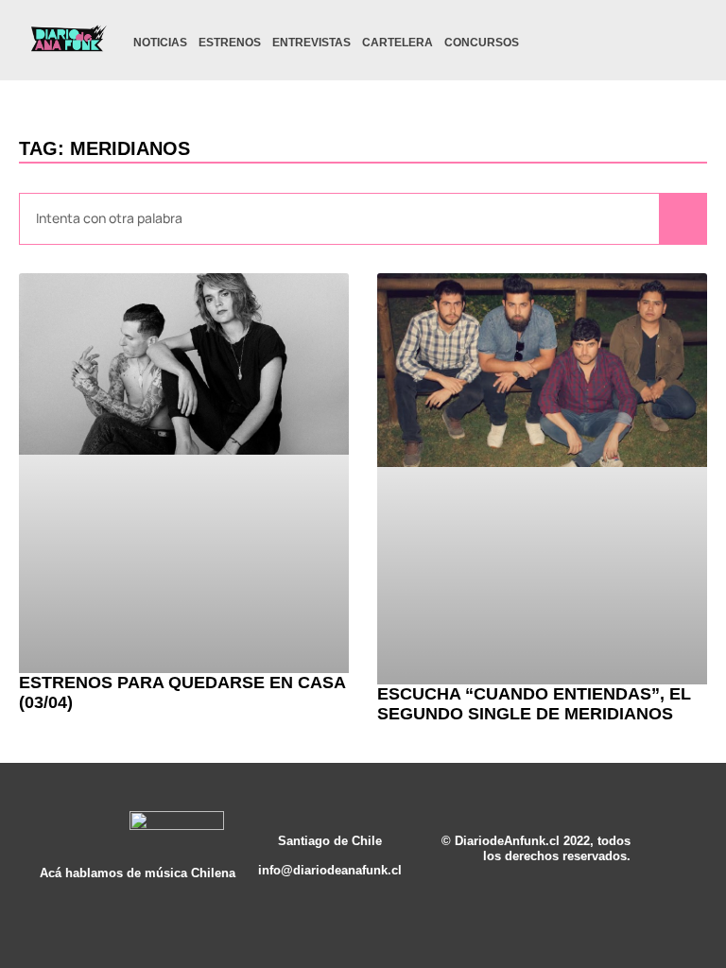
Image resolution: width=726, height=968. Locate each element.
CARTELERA (397, 42)
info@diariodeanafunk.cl (330, 870)
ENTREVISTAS (311, 42)
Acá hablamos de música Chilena (137, 873)
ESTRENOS (230, 42)
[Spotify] (652, 42)
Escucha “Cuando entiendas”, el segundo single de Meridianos (534, 704)
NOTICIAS (160, 42)
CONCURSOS (481, 42)
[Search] (682, 219)
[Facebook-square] (623, 42)
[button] (686, 45)
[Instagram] (593, 42)
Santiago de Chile (330, 841)
